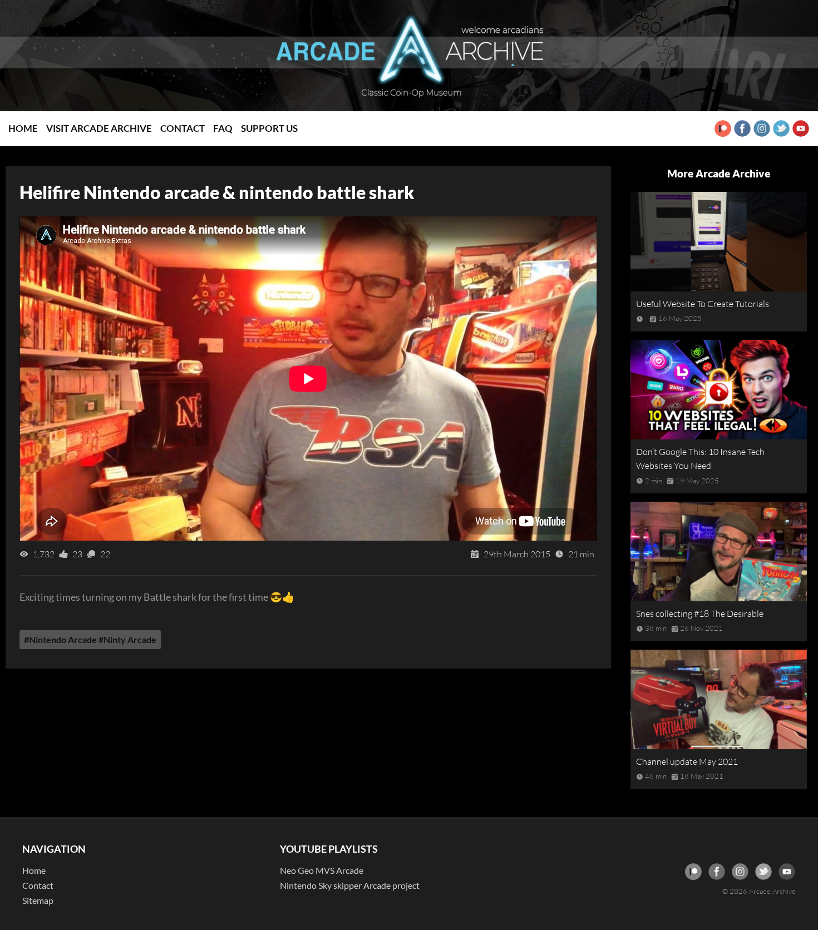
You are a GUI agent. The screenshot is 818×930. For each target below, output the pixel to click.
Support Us (269, 128)
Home (23, 128)
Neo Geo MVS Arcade (321, 870)
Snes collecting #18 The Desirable (699, 613)
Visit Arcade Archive (99, 128)
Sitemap (37, 900)
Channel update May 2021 (687, 761)
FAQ (223, 128)
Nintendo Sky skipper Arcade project (350, 885)
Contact (182, 128)
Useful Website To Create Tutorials (702, 303)
